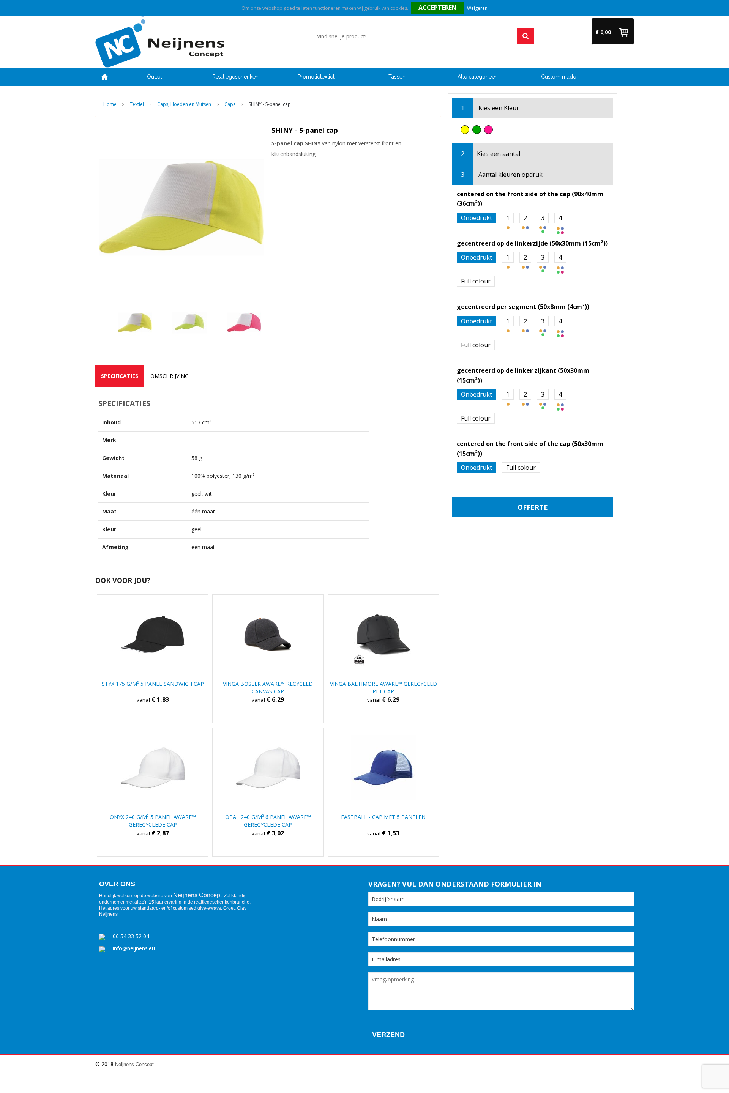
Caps (229, 104)
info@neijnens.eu (134, 948)
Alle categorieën (478, 77)
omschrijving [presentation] (169, 376)
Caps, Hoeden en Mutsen (184, 104)
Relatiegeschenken (235, 77)
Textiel (137, 104)
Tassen (397, 77)
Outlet (154, 77)
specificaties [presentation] (119, 376)
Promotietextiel (316, 77)
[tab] (119, 376)
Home (104, 77)
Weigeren (477, 8)
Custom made (558, 77)
